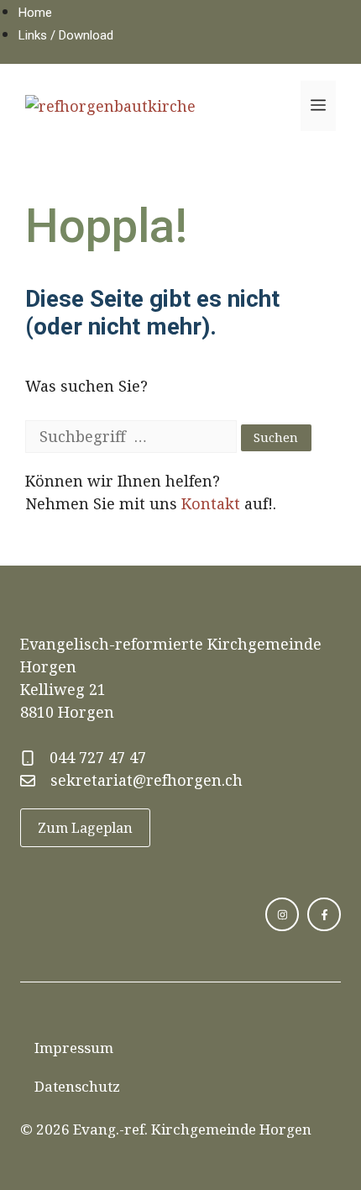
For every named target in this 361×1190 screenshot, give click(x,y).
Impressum (73, 1047)
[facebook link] (324, 914)
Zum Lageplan (85, 828)
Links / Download (65, 35)
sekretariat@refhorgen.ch (146, 780)
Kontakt (210, 503)
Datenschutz (77, 1086)
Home (35, 12)
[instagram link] (282, 914)
